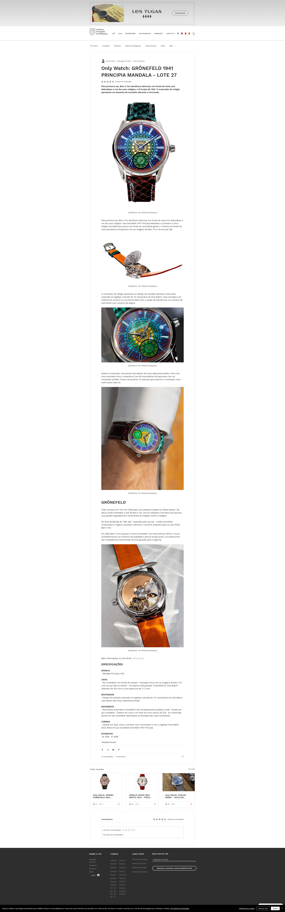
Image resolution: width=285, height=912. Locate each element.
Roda (163, 46)
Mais (171, 46)
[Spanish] (188, 33)
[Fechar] (282, 908)
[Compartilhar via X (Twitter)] (108, 750)
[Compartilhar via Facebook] (102, 750)
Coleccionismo (150, 46)
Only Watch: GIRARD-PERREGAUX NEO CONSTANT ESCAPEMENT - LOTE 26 (106, 796)
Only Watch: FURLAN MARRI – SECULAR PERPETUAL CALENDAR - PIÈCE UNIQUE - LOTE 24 (177, 796)
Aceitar (275, 908)
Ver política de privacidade (180, 908)
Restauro (117, 46)
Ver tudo (191, 769)
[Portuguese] (181, 33)
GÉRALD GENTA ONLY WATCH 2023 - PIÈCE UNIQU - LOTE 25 (139, 796)
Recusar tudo (263, 908)
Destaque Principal (109, 742)
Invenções (106, 46)
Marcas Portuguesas (133, 46)
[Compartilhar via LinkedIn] (113, 750)
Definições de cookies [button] (247, 908)
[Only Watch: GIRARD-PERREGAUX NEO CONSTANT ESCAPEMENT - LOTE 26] (106, 782)
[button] (120, 33)
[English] (185, 33)
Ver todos (94, 46)
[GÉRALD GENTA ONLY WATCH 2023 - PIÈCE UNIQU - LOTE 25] (142, 782)
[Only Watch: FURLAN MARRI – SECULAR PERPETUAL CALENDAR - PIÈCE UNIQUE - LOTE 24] (179, 782)
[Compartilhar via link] (119, 750)
